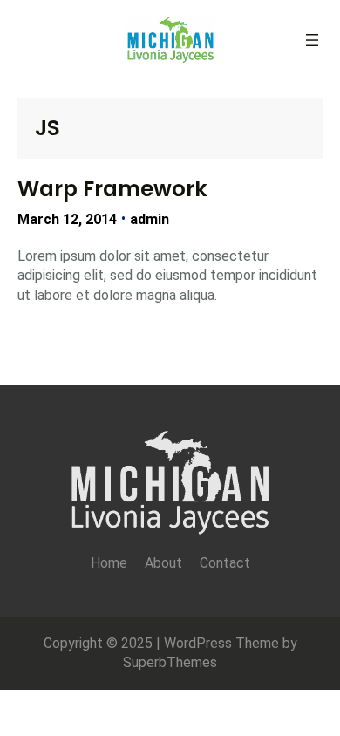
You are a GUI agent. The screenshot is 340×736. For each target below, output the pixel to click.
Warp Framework (112, 189)
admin (149, 219)
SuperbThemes (170, 662)
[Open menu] (312, 40)
